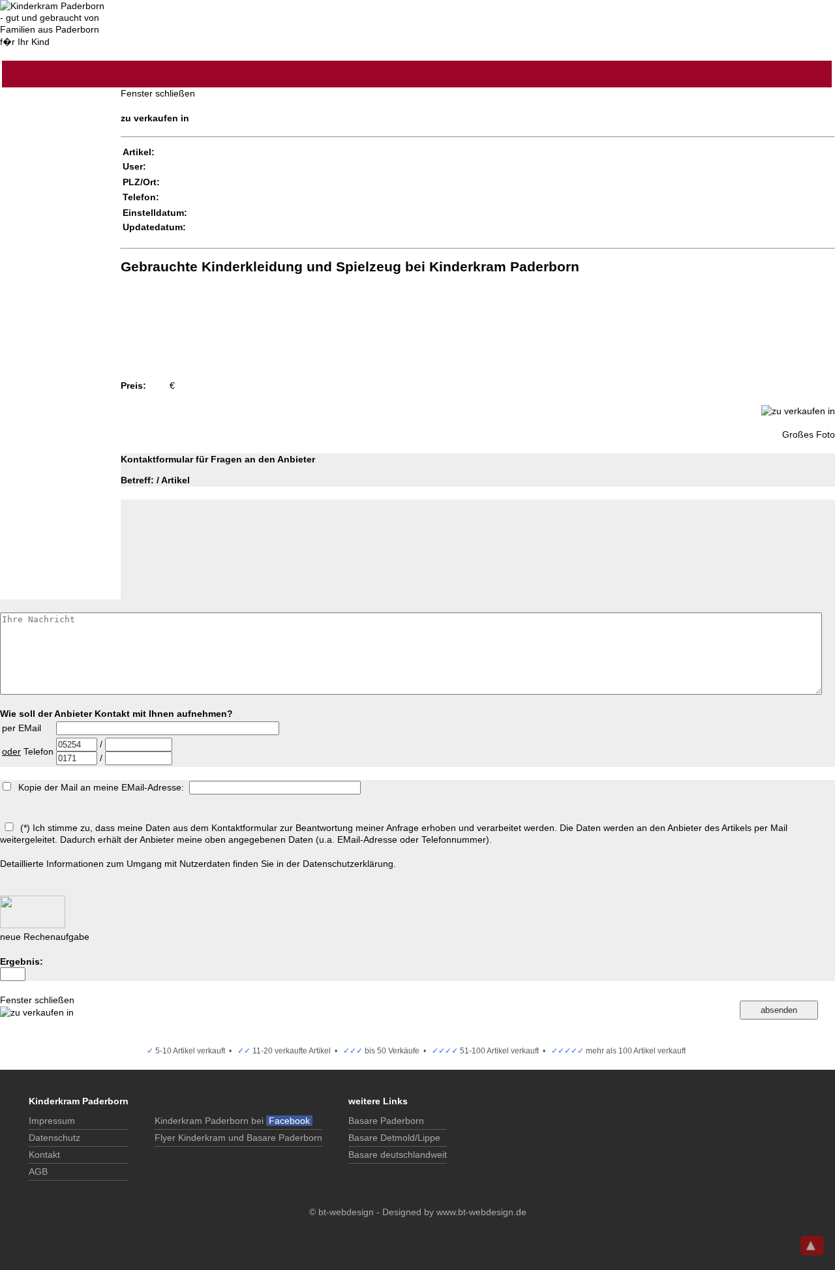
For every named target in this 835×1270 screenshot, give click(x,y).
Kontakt (44, 1154)
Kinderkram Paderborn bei (233, 1120)
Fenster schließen (158, 93)
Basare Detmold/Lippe (394, 1137)
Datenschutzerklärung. (349, 863)
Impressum (52, 1120)
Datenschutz (54, 1137)
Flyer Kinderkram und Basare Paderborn (238, 1137)
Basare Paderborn (386, 1120)
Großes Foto (808, 434)
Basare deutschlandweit (397, 1154)
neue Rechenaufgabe (44, 936)
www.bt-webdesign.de (481, 1212)
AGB (38, 1171)
